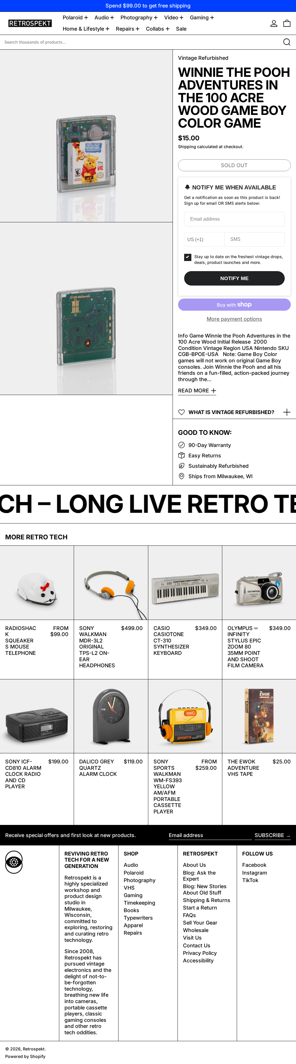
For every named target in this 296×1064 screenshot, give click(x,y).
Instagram (254, 873)
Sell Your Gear (200, 923)
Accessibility (198, 960)
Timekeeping (139, 903)
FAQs (189, 915)
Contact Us (196, 945)
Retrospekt (34, 1048)
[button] (287, 23)
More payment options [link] (234, 319)
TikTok (250, 880)
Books (131, 910)
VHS (129, 888)
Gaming (133, 895)
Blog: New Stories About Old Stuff (205, 889)
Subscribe (269, 835)
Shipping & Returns (206, 900)
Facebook (254, 865)
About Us (194, 865)
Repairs (133, 933)
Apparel (133, 925)
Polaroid (134, 873)
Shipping (187, 146)
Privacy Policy (200, 953)
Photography (140, 880)
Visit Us (192, 938)
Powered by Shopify (25, 1056)
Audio (131, 865)
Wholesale (195, 930)
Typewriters (138, 918)
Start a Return (200, 908)
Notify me (234, 278)
